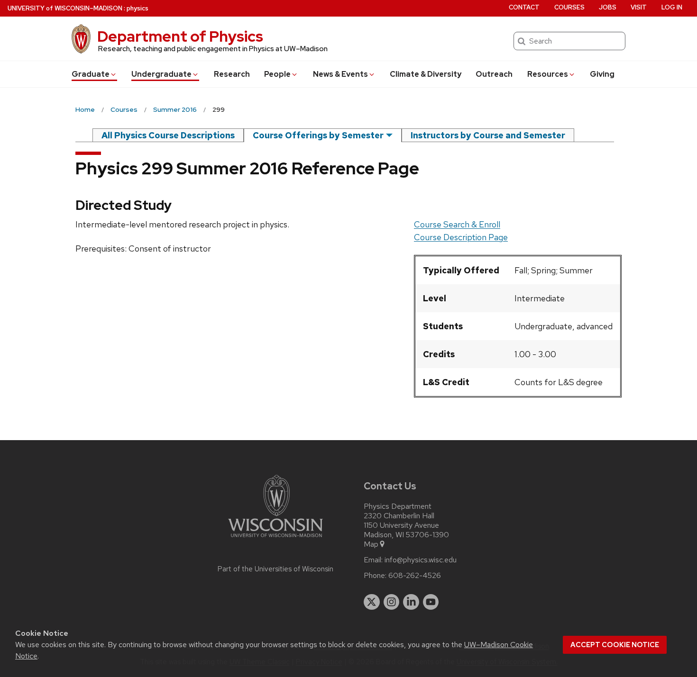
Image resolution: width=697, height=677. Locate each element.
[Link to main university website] (275, 539)
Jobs (607, 7)
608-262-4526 (414, 575)
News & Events (340, 74)
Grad (91, 74)
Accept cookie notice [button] (614, 645)
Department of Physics (180, 36)
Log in (671, 7)
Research (232, 74)
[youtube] (431, 602)
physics (137, 8)
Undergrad (161, 74)
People (277, 74)
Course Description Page (461, 237)
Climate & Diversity (425, 74)
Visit (639, 7)
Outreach (494, 74)
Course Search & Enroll (457, 224)
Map (371, 544)
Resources (547, 74)
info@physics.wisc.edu (421, 560)
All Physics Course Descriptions (168, 135)
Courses (569, 7)
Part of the (275, 569)
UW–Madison (65, 8)
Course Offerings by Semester (318, 135)
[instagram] (392, 602)
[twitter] (372, 602)
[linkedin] (411, 602)
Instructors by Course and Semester (488, 135)
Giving (602, 74)
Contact (524, 7)
